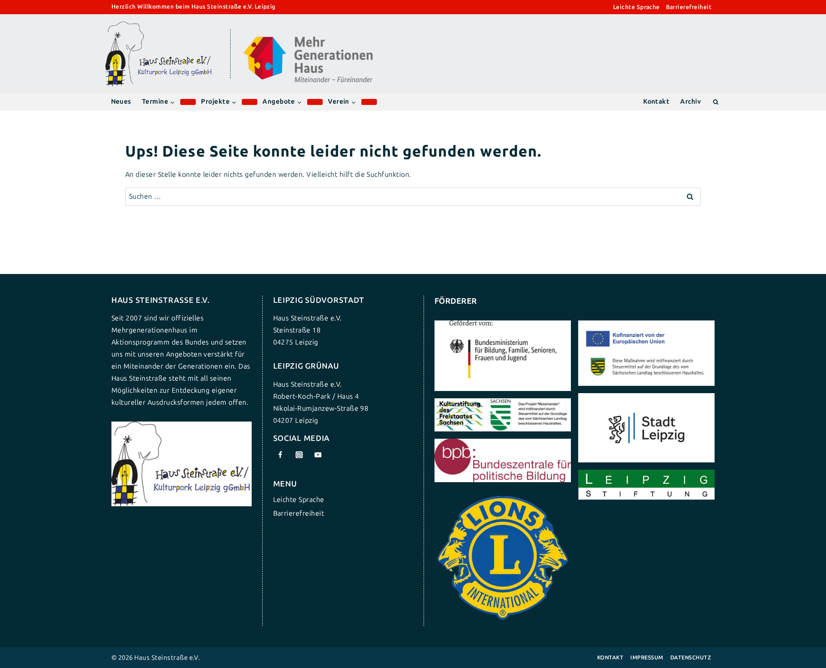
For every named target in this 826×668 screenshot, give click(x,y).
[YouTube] (318, 454)
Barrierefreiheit (689, 7)
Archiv (690, 101)
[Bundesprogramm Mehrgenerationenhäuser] (308, 80)
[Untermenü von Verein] (369, 102)
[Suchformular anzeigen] (716, 102)
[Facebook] (280, 454)
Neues (121, 101)
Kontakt (656, 101)
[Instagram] (299, 454)
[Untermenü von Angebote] (315, 102)
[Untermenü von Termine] (188, 102)
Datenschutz (690, 657)
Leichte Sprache (636, 7)
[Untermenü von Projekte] (249, 102)
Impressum (646, 657)
